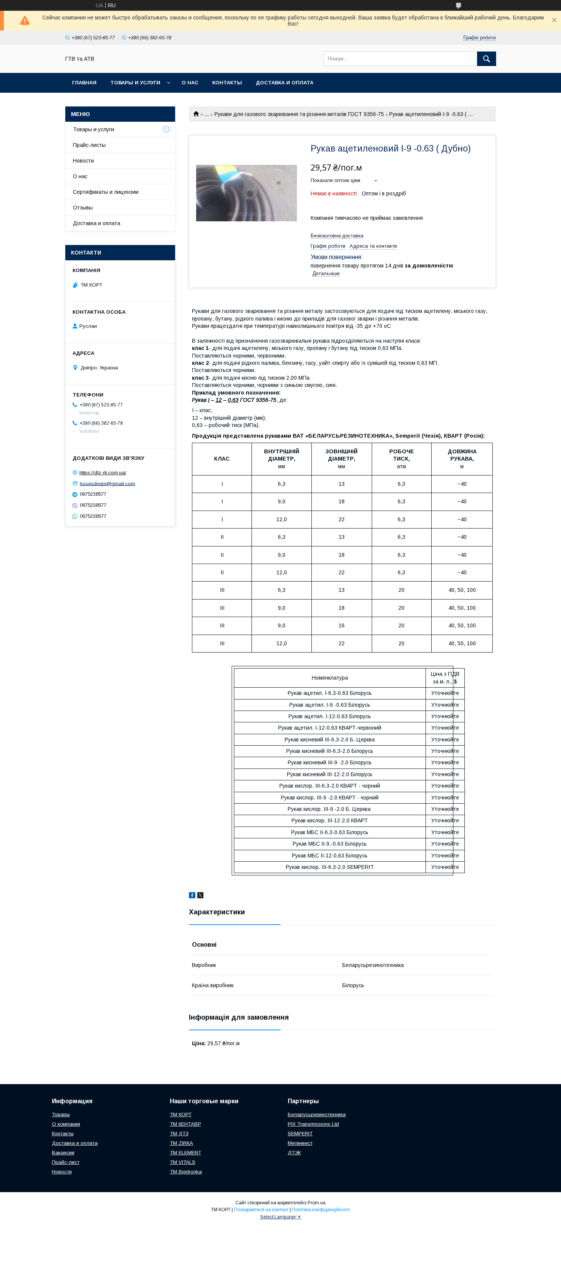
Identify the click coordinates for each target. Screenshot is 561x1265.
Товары (61, 1114)
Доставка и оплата (284, 82)
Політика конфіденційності (321, 1209)
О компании (66, 1124)
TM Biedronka (186, 1172)
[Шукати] (486, 59)
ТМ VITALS (182, 1162)
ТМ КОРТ (181, 1114)
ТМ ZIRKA (181, 1143)
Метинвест (300, 1143)
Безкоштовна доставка (337, 235)
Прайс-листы (89, 145)
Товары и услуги (135, 82)
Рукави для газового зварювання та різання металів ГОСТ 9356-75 (299, 114)
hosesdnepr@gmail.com (107, 483)
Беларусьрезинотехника (317, 1114)
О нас (190, 82)
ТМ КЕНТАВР (185, 1124)
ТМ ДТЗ (179, 1133)
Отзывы (83, 208)
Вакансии (63, 1152)
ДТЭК (294, 1152)
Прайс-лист (65, 1162)
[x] (200, 896)
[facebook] (192, 896)
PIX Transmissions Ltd (313, 1124)
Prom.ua (317, 1202)
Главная (84, 82)
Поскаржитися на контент (261, 1209)
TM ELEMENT (185, 1152)
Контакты (227, 82)
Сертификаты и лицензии (106, 192)
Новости (83, 161)
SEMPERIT (300, 1133)
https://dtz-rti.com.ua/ (102, 472)
